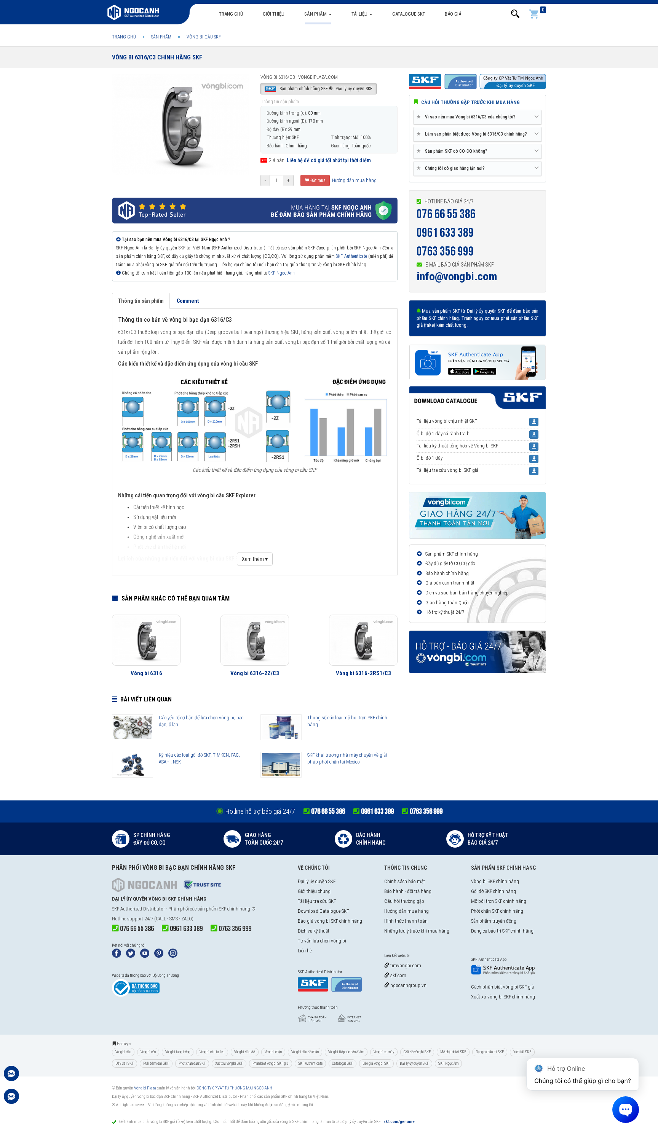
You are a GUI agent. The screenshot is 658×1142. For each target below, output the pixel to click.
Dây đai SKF (124, 1063)
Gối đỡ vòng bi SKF (417, 1052)
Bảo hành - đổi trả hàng (407, 891)
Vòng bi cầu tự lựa (212, 1052)
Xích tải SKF (522, 1052)
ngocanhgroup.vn (407, 985)
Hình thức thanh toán (406, 921)
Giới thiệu (273, 14)
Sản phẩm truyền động (493, 921)
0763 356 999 (445, 251)
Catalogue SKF (408, 14)
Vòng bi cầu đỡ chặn (305, 1052)
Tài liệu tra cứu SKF (317, 901)
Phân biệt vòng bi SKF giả (270, 1063)
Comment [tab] (188, 301)
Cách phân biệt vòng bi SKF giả (502, 987)
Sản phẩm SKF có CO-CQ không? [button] (453, 151)
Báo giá (453, 14)
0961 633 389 (445, 233)
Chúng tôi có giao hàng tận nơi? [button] (452, 168)
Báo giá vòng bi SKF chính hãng (330, 921)
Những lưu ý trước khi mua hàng (416, 931)
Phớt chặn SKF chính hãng (497, 911)
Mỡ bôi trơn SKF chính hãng (498, 901)
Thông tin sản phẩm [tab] (141, 301)
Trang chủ (231, 14)
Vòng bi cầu (123, 1052)
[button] (515, 14)
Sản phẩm (316, 14)
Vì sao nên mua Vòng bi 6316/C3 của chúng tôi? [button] (467, 117)
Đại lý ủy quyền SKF (316, 881)
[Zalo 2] (11, 1100)
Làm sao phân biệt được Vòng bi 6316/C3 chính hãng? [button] (473, 134)
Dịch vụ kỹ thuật (313, 931)
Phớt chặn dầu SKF (192, 1063)
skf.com (397, 975)
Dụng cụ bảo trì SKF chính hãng (502, 931)
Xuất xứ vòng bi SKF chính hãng (503, 997)
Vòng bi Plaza (145, 1088)
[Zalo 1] (11, 1077)
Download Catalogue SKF (323, 911)
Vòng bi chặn (273, 1052)
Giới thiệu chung (314, 891)
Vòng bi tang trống (177, 1052)
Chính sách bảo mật (404, 881)
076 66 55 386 (446, 214)
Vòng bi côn (148, 1052)
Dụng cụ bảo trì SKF (490, 1052)
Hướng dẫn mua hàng (354, 180)
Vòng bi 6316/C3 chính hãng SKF (157, 57)
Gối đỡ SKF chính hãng (493, 891)
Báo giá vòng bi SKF (376, 1063)
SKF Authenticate (351, 256)
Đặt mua (317, 180)
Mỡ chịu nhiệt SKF (453, 1052)
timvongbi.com (405, 965)
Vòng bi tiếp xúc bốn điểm (346, 1052)
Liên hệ (305, 951)
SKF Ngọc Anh (281, 273)
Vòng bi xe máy (384, 1052)
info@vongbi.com (457, 276)
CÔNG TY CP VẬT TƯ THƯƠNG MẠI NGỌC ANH (234, 1088)
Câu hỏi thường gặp (404, 901)
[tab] (477, 117)
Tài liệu (360, 14)
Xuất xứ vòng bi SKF (229, 1063)
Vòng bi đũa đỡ (244, 1052)
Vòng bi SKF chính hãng (495, 881)
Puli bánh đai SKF (156, 1063)
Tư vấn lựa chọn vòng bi (322, 941)
